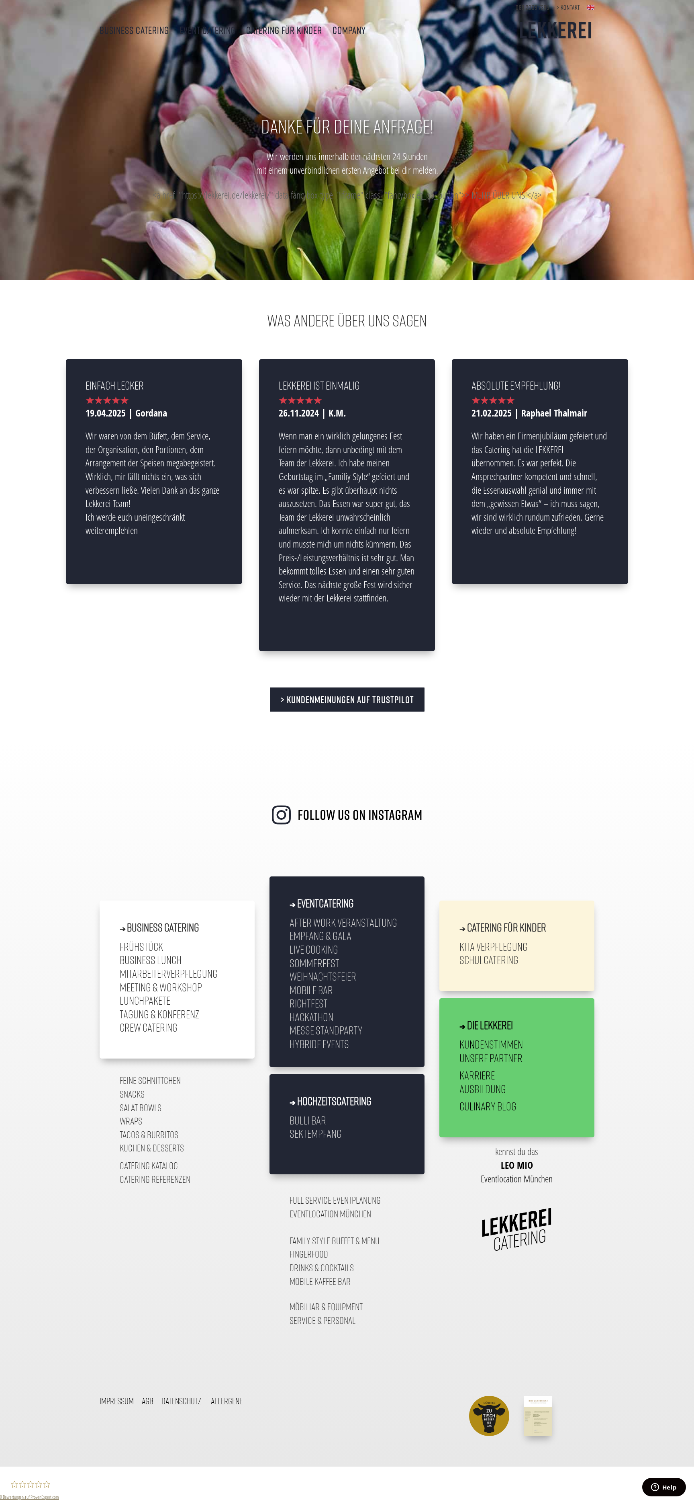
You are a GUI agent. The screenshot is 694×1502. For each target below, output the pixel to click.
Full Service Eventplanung (335, 1200)
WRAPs (131, 1121)
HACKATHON (311, 1016)
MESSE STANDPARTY (326, 1030)
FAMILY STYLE (310, 1241)
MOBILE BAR (311, 989)
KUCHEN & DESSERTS (152, 1148)
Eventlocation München (330, 1214)
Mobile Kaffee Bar (320, 1281)
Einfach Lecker (115, 385)
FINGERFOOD (309, 1254)
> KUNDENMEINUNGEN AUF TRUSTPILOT (347, 699)
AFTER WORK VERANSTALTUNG (343, 922)
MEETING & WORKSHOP (161, 987)
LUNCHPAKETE (145, 1000)
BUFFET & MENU (356, 1241)
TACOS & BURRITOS (149, 1134)
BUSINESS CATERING (134, 31)
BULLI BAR (308, 1120)
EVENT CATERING (208, 31)
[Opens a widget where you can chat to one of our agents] (664, 1488)
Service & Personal (322, 1320)
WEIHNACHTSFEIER (323, 976)
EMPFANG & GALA (320, 935)
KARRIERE (477, 1075)
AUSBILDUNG (482, 1088)
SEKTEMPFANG (316, 1133)
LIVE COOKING (314, 949)
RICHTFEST (309, 1003)
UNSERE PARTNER (491, 1057)
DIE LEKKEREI (490, 1024)
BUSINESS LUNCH (151, 959)
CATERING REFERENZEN (155, 1179)
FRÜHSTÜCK (141, 946)
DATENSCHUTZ (181, 1401)
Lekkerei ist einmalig (319, 385)
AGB (147, 1401)
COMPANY (349, 31)
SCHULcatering (488, 959)
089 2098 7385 (532, 7)
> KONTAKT (568, 7)
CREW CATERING (149, 1027)
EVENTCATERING (325, 903)
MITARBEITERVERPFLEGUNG (169, 973)
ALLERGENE (227, 1401)
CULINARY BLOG (487, 1106)
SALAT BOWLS (140, 1107)
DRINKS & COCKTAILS (322, 1267)
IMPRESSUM (117, 1401)
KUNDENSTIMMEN (491, 1044)
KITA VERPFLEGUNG (493, 946)
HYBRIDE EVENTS (319, 1043)
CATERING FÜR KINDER (284, 31)
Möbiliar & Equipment (326, 1306)
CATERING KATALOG (149, 1165)
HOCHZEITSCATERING (334, 1100)
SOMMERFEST (314, 963)
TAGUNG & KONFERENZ (159, 1014)
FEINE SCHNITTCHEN (150, 1080)
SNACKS (132, 1094)
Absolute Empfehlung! (516, 385)
